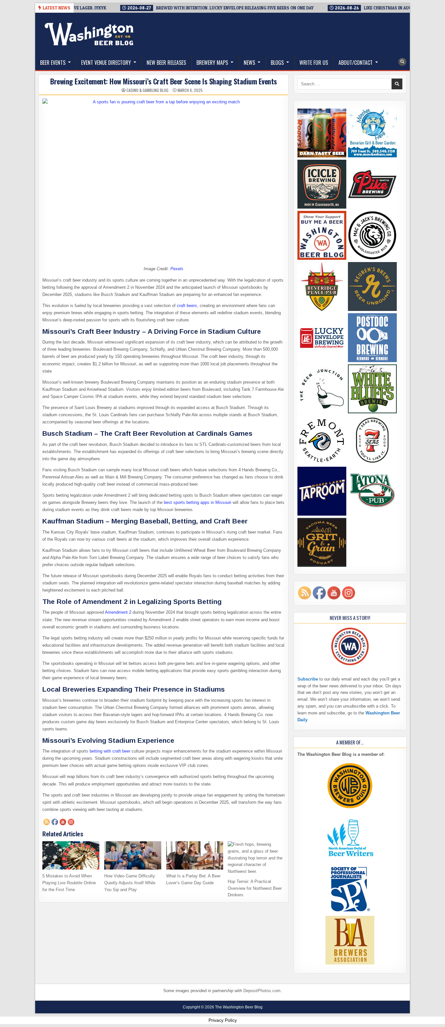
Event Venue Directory (106, 62)
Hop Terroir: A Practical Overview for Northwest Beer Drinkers (255, 888)
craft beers (187, 305)
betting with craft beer (110, 751)
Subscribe (307, 679)
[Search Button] (402, 62)
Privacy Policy (222, 1020)
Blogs (277, 62)
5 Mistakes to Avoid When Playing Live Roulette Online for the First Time (69, 882)
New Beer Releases (166, 62)
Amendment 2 (118, 612)
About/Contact (355, 62)
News (249, 62)
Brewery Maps (212, 62)
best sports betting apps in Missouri (197, 502)
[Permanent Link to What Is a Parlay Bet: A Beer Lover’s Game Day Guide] (194, 855)
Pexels (176, 268)
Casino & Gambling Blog (147, 90)
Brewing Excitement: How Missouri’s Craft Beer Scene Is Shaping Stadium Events (163, 81)
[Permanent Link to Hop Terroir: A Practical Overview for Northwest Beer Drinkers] (256, 858)
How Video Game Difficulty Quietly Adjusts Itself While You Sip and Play (129, 882)
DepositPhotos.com (261, 990)
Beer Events (52, 62)
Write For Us (313, 62)
